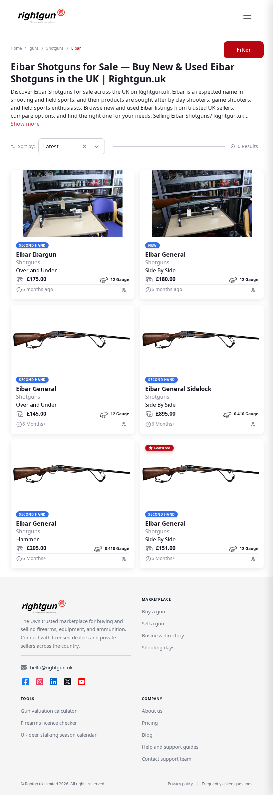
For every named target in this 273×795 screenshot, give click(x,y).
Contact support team (166, 758)
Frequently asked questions (227, 784)
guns (34, 48)
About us (152, 710)
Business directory (163, 635)
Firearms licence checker (49, 722)
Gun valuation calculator (49, 710)
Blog (147, 734)
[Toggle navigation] (247, 15)
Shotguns (55, 48)
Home (16, 48)
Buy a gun (153, 611)
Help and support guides (170, 746)
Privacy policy (180, 784)
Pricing (150, 722)
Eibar (76, 48)
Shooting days (158, 647)
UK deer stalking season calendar (59, 734)
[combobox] (44, 146)
